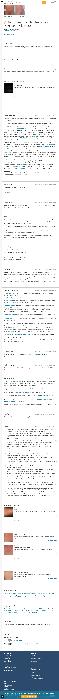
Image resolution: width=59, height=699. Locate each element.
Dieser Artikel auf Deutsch (10, 34)
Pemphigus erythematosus (11, 314)
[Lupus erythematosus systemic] (8, 550)
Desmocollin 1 (14, 597)
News (32, 668)
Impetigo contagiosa (9, 298)
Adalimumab (36, 608)
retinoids (11, 383)
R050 (39, 354)
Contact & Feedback (35, 675)
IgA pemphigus (8, 319)
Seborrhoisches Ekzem (9, 689)
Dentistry (6, 658)
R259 (51, 356)
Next (24, 10)
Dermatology (6, 660)
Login (39, 669)
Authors (32, 672)
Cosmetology (6, 657)
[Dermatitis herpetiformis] (8, 575)
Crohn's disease (32, 146)
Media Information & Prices (37, 678)
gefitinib (25, 164)
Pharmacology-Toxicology (9, 667)
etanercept (46, 395)
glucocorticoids (8, 356)
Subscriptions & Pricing (36, 671)
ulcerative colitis (43, 146)
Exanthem (6, 686)
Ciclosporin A (42, 400)
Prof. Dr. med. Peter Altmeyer (18, 640)
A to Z (10, 655)
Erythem (5, 683)
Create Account (34, 669)
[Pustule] (8, 512)
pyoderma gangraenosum (48, 144)
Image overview (8, 16)
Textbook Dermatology (36, 657)
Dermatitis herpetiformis (11, 293)
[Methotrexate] (8, 88)
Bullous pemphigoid (9, 300)
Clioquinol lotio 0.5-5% (10, 595)
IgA (35, 127)
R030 (35, 356)
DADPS (6, 381)
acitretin (21, 383)
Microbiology (6, 664)
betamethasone (21, 356)
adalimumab (36, 134)
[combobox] (28, 2)
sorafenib (18, 164)
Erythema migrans (8, 685)
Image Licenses (34, 677)
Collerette (19, 595)
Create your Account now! (29, 696)
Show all (46, 597)
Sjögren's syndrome (12, 148)
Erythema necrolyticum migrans (33, 597)
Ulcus (5, 691)
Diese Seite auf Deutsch (36, 658)
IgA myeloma (7, 154)
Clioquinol (14, 612)
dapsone (15, 168)
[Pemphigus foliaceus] (8, 537)
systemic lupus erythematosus (28, 148)
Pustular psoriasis (9, 328)
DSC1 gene (21, 597)
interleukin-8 (18, 127)
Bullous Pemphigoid (42, 610)
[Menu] (55, 2)
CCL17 (22, 138)
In (11, 395)
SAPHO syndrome (31, 325)
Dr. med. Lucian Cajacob (17, 644)
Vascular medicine (8, 670)
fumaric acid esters (22, 392)
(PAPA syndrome (18, 325)
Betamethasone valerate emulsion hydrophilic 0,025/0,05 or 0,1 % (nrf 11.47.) (29, 593)
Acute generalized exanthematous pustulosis (20, 334)
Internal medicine (7, 663)
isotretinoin (47, 383)
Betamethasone (44, 608)
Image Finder (21, 16)
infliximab (37, 395)
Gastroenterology (7, 661)
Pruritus (5, 688)
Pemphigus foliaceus (9, 308)
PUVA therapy (25, 368)
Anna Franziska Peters (33, 644)
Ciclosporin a (7, 612)
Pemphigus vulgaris (9, 305)
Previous (5, 10)
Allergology (6, 655)
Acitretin (6, 593)
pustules (51, 72)
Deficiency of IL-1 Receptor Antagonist (33, 595)
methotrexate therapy (25, 388)
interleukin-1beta (21, 129)
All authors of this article (9, 30)
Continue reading (52, 91)
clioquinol (35, 354)
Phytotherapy (7, 669)
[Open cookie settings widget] (2, 696)
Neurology (6, 666)
